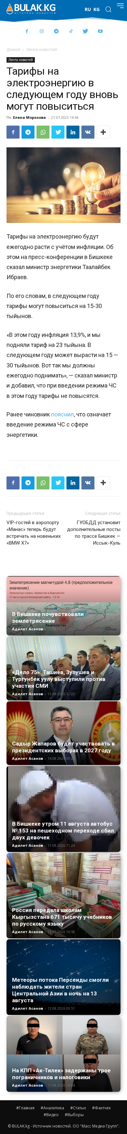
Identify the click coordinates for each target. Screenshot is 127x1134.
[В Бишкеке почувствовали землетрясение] (63, 605)
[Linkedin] (72, 132)
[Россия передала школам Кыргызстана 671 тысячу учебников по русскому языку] (63, 895)
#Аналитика (52, 1108)
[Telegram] (56, 31)
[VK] (87, 132)
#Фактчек (101, 1108)
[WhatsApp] (42, 132)
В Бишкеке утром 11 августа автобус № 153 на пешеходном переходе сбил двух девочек (63, 830)
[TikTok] (71, 31)
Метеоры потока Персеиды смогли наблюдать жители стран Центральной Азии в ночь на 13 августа (60, 990)
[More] (103, 132)
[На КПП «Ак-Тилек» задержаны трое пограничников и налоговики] (63, 1053)
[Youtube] (100, 31)
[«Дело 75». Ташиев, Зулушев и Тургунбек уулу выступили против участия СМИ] (63, 668)
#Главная (25, 1108)
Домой (13, 49)
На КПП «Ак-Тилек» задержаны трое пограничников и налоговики (61, 1073)
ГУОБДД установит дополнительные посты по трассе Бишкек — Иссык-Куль (93, 533)
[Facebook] (27, 31)
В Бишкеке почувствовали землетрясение (48, 617)
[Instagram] (41, 31)
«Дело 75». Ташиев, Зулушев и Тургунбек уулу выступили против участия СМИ (59, 679)
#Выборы (74, 1114)
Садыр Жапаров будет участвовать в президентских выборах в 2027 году (63, 747)
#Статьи (78, 1108)
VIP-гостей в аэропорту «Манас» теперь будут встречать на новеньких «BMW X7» (34, 533)
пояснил (62, 414)
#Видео (51, 1114)
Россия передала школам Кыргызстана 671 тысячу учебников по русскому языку (62, 917)
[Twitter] (85, 31)
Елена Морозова (29, 117)
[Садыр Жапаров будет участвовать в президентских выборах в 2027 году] (63, 733)
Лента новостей (41, 49)
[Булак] (31, 8)
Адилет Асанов (27, 628)
